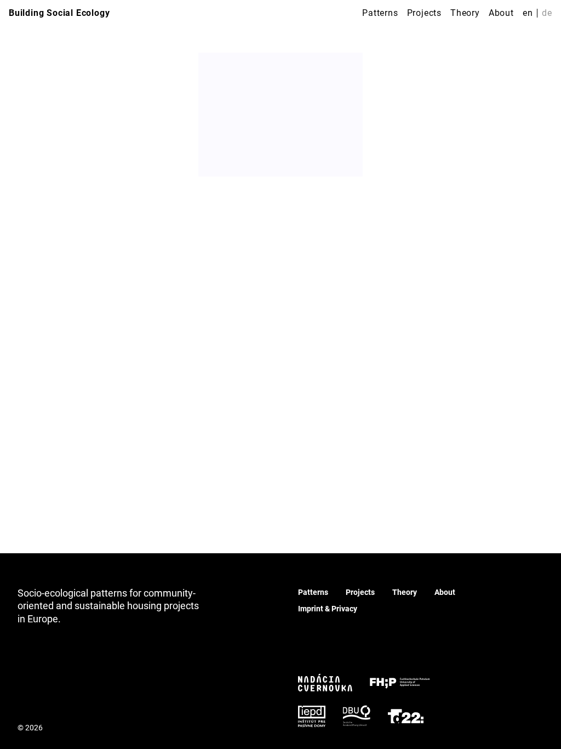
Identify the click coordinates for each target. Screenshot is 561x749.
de (547, 13)
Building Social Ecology (59, 13)
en (528, 13)
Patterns (380, 13)
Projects (424, 13)
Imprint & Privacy (327, 608)
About (501, 13)
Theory (465, 13)
